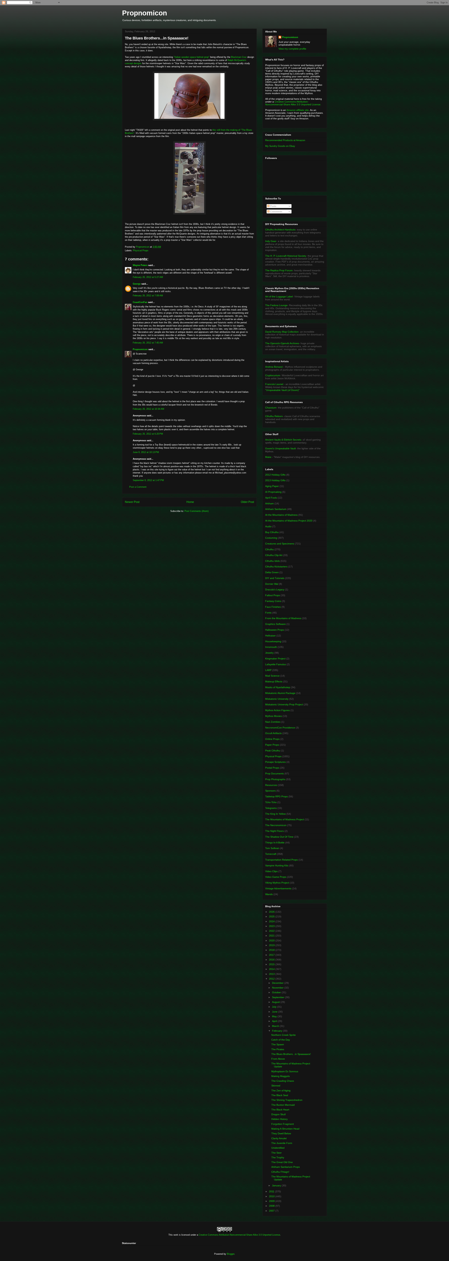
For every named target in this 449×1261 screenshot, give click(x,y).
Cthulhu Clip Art (273, 555)
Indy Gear (270, 241)
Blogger (230, 1254)
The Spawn (277, 1044)
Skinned (275, 1085)
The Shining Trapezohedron (286, 1100)
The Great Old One (282, 1162)
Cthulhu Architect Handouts (280, 229)
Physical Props (140, 250)
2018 (272, 950)
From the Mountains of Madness (283, 618)
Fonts (268, 612)
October (277, 992)
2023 (272, 926)
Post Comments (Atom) (197, 511)
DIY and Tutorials (274, 578)
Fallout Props (272, 595)
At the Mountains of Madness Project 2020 (288, 520)
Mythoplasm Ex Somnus (284, 1071)
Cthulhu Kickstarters (276, 566)
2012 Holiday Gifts (275, 474)
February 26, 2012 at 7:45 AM (148, 342)
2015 (272, 964)
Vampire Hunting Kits (276, 865)
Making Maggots (280, 1076)
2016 (272, 959)
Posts (272, 206)
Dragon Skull (278, 1114)
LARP (268, 670)
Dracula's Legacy (274, 589)
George (137, 283)
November (278, 987)
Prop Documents (274, 773)
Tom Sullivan (272, 848)
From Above (278, 1058)
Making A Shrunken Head (285, 1128)
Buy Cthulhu (272, 532)
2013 (272, 974)
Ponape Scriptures (275, 762)
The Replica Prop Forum (279, 270)
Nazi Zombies (272, 721)
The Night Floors (274, 831)
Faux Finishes (273, 606)
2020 (272, 940)
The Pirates (277, 1049)
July (274, 1006)
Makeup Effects (273, 681)
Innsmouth (271, 647)
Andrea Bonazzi (274, 366)
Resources (271, 785)
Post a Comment (137, 487)
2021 (272, 935)
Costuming (271, 537)
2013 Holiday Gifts (275, 480)
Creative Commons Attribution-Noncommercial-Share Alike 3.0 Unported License (239, 1234)
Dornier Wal (271, 583)
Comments (275, 211)
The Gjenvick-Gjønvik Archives (282, 343)
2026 (272, 911)
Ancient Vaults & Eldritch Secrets (283, 439)
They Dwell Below (281, 1133)
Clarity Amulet (279, 1138)
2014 (272, 969)
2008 (272, 1205)
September (278, 997)
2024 (272, 921)
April (275, 1021)
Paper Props (272, 744)
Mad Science (272, 675)
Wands (269, 894)
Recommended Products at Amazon (285, 140)
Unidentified (277, 1147)
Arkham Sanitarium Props (285, 1166)
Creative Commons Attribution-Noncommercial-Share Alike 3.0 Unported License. (293, 103)
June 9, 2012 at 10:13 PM (146, 452)
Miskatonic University (277, 698)
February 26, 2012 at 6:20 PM (148, 433)
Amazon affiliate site (297, 110)
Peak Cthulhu (272, 750)
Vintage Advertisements (278, 888)
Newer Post (132, 501)
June (275, 1011)
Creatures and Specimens (279, 543)
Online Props (272, 739)
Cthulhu (269, 549)
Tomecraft (270, 854)
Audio (268, 526)
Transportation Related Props (281, 859)
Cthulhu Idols (272, 561)
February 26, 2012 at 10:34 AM (148, 409)
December (278, 982)
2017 (272, 954)
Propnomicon (144, 13)
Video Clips (271, 871)
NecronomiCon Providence (280, 727)
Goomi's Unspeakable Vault (280, 448)
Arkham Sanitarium (275, 509)
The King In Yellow (275, 813)
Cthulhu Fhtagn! (280, 1171)
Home (190, 501)
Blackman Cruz (239, 57)
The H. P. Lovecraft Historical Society (285, 255)
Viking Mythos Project (277, 882)
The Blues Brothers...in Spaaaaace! (291, 1054)
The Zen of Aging (280, 1090)
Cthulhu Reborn (274, 416)
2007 (272, 1210)
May (274, 1016)
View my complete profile (292, 48)
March (276, 1026)
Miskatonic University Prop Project (284, 704)
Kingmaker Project (275, 658)
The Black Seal (279, 1095)
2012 (272, 978)
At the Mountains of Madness (281, 514)
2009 (272, 1201)
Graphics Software (275, 624)
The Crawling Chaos (282, 1080)
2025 (272, 916)
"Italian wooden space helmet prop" (191, 57)
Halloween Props (274, 629)
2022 (272, 930)
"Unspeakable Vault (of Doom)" (282, 390)
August (276, 1002)
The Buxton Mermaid (283, 1104)
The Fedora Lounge (276, 305)
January (277, 1185)
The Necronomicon (275, 825)
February (277, 1030)
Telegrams (271, 808)
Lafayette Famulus (275, 664)
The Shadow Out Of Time (279, 836)
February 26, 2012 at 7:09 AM (148, 295)
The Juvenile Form (281, 1143)
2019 (272, 945)
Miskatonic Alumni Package (280, 693)
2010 (272, 1196)
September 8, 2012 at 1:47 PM (148, 480)
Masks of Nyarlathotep (277, 687)
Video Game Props (275, 876)
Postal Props (272, 767)
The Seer (276, 1152)
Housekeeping (273, 641)
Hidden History (279, 1119)
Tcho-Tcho (271, 802)
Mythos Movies (273, 716)
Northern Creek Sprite (283, 1035)
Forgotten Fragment (282, 1124)
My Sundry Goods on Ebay (280, 146)
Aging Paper (272, 486)
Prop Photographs (275, 779)
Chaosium (270, 407)
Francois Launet (274, 384)
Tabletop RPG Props (276, 796)
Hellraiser (270, 635)
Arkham (269, 503)
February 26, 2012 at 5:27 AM (148, 277)
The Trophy (277, 1157)
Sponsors (270, 790)
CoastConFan (140, 302)
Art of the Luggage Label (279, 296)
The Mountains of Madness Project (284, 819)
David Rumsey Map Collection (282, 331)
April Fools (271, 497)
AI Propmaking (273, 491)
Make (268, 457)
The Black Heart (280, 1109)
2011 (272, 1191)
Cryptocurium (272, 375)
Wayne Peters (140, 265)
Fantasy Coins (273, 601)
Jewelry (269, 652)
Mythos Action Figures (277, 710)
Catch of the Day (280, 1039)
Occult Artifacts (273, 733)
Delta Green (272, 572)
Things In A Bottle (274, 842)
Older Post (247, 501)
